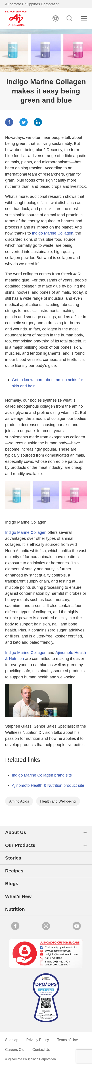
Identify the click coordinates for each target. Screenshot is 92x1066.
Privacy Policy (37, 1040)
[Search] (70, 18)
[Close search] (84, 18)
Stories (13, 857)
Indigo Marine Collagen (52, 233)
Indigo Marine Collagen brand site (42, 775)
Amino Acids (19, 801)
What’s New (18, 896)
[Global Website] (55, 18)
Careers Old (14, 1050)
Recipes (14, 870)
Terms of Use (67, 1040)
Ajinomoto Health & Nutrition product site (48, 785)
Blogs (11, 883)
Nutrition (15, 909)
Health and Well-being (58, 801)
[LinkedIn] (38, 122)
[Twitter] (23, 122)
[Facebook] (9, 122)
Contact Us (41, 1050)
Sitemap (11, 1040)
